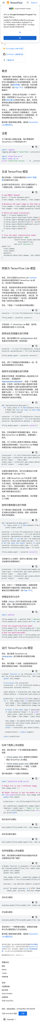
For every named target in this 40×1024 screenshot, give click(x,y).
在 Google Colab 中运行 (15, 49)
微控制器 (16, 85)
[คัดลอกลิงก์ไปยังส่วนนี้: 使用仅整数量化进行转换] (28, 505)
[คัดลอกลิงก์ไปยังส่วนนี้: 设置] (9, 133)
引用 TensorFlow (7, 1001)
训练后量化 (9, 100)
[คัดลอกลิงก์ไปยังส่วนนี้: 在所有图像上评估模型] (26, 851)
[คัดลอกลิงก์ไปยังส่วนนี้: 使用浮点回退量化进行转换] (30, 371)
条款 (3, 1009)
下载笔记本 (10, 60)
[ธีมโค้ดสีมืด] (33, 147)
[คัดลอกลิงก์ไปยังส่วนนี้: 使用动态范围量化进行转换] (30, 333)
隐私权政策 (11, 1009)
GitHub (4, 970)
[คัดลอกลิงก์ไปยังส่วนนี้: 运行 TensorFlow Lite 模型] (35, 648)
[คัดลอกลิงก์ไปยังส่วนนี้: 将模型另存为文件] (22, 597)
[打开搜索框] (27, 2)
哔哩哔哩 (5, 977)
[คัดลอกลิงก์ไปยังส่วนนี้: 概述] (9, 71)
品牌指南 (5, 997)
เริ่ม (20, 38)
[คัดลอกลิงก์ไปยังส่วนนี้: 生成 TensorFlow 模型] (30, 172)
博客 (3, 966)
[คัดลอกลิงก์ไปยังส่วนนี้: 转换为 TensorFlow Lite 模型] (4, 272)
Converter (33, 278)
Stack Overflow (7, 993)
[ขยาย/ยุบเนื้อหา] (5, 43)
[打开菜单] (3, 2)
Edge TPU (18, 87)
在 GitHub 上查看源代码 (14, 54)
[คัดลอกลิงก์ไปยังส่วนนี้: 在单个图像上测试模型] (26, 745)
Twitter (4, 973)
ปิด (20, 32)
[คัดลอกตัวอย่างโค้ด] (36, 147)
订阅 (22, 1014)
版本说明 (5, 990)
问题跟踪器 (6, 986)
